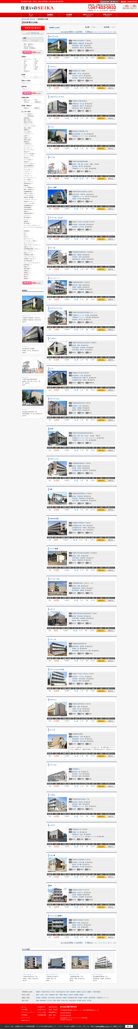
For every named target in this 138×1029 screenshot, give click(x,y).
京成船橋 (81, 289)
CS (25, 233)
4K (24, 69)
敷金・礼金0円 (53, 1009)
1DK (25, 61)
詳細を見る (101, 58)
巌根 (78, 706)
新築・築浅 (52, 1015)
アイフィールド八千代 (56, 669)
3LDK (36, 67)
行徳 (78, 927)
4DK (36, 69)
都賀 (80, 804)
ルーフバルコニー (30, 177)
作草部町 (86, 312)
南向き (26, 276)
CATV (26, 237)
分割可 (26, 136)
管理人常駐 (28, 140)
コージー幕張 (53, 549)
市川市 (78, 40)
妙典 (81, 920)
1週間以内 (38, 102)
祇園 (80, 711)
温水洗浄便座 (28, 209)
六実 (81, 373)
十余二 (81, 829)
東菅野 (82, 859)
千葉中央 (82, 194)
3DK (25, 67)
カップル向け (28, 159)
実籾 (80, 681)
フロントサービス (30, 257)
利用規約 (24, 1015)
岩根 (82, 704)
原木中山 (80, 892)
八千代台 (81, 227)
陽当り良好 (28, 120)
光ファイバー (28, 239)
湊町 (81, 282)
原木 (50, 885)
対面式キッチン (29, 201)
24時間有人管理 (29, 255)
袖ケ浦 (79, 709)
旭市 (77, 769)
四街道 (83, 799)
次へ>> (110, 32)
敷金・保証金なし (29, 44)
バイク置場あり (29, 187)
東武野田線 (75, 45)
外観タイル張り (29, 193)
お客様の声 (41, 1007)
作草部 (87, 315)
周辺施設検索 (42, 1015)
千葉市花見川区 (80, 342)
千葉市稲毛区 (80, 312)
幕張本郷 (80, 496)
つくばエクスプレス (78, 836)
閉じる (129, 1026)
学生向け (27, 158)
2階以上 (27, 267)
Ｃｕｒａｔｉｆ (54, 278)
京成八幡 (81, 862)
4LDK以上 (27, 71)
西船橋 (79, 255)
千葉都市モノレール (78, 168)
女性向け (27, 162)
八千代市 (78, 222)
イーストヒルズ (98, 974)
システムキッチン (30, 199)
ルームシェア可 (29, 156)
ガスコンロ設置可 (30, 154)
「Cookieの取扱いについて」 (103, 1026)
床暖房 (26, 221)
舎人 (86, 136)
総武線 (74, 164)
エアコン (27, 219)
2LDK (25, 65)
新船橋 (82, 590)
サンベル (52, 157)
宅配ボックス (28, 247)
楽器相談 (27, 118)
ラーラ (51, 127)
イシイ (51, 368)
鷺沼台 (83, 493)
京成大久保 (64, 1000)
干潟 (80, 774)
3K (35, 65)
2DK (36, 63)
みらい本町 (53, 187)
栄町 (86, 168)
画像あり (26, 108)
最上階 (26, 274)
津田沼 (79, 410)
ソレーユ (52, 730)
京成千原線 (75, 194)
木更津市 (78, 704)
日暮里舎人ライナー (78, 136)
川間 (81, 737)
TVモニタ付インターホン (32, 245)
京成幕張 (82, 347)
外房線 (85, 997)
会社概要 (24, 1009)
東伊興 (82, 131)
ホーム (24, 1007)
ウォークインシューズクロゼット (33, 228)
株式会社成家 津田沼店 (68, 1007)
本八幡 (79, 864)
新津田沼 (85, 470)
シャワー (27, 215)
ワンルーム (27, 59)
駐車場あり (28, 264)
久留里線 (74, 711)
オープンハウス (29, 150)
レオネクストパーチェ (56, 97)
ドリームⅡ (53, 765)
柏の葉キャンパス (90, 836)
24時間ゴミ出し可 (30, 259)
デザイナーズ (28, 124)
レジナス (52, 825)
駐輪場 (26, 185)
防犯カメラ (28, 253)
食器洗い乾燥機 (29, 197)
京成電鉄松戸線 (76, 378)
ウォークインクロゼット (32, 225)
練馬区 (79, 992)
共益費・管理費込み (30, 48)
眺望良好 (27, 142)
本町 (85, 191)
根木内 (82, 101)
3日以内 (26, 102)
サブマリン (53, 700)
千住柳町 (82, 71)
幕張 (78, 345)
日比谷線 (74, 75)
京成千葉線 (75, 347)
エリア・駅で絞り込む (32, 33)
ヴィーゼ (52, 248)
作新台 (71, 995)
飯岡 (80, 776)
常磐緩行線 (75, 103)
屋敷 (61, 995)
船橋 (80, 285)
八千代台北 (84, 674)
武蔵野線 (74, 43)
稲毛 (78, 436)
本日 (36, 100)
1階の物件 (28, 268)
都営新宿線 (75, 866)
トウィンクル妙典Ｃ (56, 916)
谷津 (82, 403)
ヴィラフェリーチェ (56, 308)
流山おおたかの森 (85, 650)
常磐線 (74, 73)
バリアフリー (28, 134)
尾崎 (81, 734)
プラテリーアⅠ (54, 459)
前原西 (82, 463)
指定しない (27, 100)
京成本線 (74, 78)
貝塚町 (86, 161)
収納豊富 (27, 231)
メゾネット (28, 171)
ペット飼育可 (28, 114)
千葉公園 (88, 317)
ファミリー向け (29, 163)
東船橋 (79, 466)
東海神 (83, 259)
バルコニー (28, 175)
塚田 (81, 45)
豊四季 (81, 643)
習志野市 (78, 403)
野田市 (78, 734)
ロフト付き (28, 169)
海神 (80, 257)
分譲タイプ (28, 138)
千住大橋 (81, 78)
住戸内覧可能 (28, 261)
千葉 (78, 164)
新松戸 (82, 106)
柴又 (46, 995)
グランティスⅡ (54, 399)
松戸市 (78, 101)
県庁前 (87, 196)
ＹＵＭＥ (52, 795)
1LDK (36, 61)
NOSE (51, 429)
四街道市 (78, 799)
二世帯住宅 (28, 144)
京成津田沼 (82, 498)
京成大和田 (82, 224)
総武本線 (74, 166)
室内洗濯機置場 (29, 165)
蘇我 (37, 995)
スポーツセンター (90, 438)
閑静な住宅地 (28, 122)
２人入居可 (28, 132)
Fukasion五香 (53, 518)
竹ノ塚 (83, 134)
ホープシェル (53, 36)
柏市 (77, 643)
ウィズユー (53, 338)
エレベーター (28, 181)
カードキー (28, 148)
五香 (84, 525)
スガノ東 (52, 855)
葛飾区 (89, 992)
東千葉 (81, 166)
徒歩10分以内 (53, 1007)
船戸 (57, 995)
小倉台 (42, 995)
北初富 (85, 380)
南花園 (76, 995)
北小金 (82, 103)
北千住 (79, 73)
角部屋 (26, 278)
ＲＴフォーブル (54, 579)
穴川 (86, 440)
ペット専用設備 (29, 116)
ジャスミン (53, 66)
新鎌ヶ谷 (85, 378)
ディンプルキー (29, 251)
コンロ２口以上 (29, 195)
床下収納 (27, 223)
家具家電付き (53, 1012)
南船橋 (79, 287)
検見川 (82, 350)
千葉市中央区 (80, 191)
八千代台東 (84, 222)
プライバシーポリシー (28, 1012)
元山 (84, 530)
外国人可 (27, 152)
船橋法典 (81, 43)
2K (24, 63)
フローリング (28, 167)
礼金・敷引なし (28, 46)
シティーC (52, 639)
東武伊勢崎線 (76, 134)
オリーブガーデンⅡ (52, 974)
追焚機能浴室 (28, 205)
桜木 (86, 806)
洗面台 (26, 211)
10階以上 (27, 270)
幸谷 (81, 108)
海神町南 (82, 252)
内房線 (74, 198)
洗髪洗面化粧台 (29, 213)
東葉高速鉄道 (76, 259)
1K (35, 59)
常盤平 (82, 523)
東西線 (74, 892)
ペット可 (51, 1017)
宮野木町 (86, 433)
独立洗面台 (28, 217)
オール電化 (28, 179)
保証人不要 (28, 128)
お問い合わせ (42, 1009)
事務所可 (27, 130)
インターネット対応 (30, 241)
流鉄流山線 (75, 108)
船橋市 (78, 252)
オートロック (28, 243)
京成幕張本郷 (84, 500)
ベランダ (27, 173)
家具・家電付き (29, 189)
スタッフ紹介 (42, 1012)
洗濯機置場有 (28, 191)
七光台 (82, 739)
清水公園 (82, 741)
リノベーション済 (30, 126)
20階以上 (27, 273)
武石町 (87, 342)
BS (25, 235)
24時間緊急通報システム (32, 249)
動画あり (37, 108)
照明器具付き (28, 183)
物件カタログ (26, 1020)
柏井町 (82, 40)
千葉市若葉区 (80, 161)
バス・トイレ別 (29, 203)
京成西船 (81, 897)
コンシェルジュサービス (32, 263)
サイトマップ (26, 1017)
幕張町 (87, 553)
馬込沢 (82, 47)
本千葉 (79, 198)
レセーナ (52, 609)
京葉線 (74, 287)
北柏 (81, 834)
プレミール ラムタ (56, 217)
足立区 (78, 71)
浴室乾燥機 (28, 207)
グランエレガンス (28, 974)
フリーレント (28, 146)
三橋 (50, 489)
